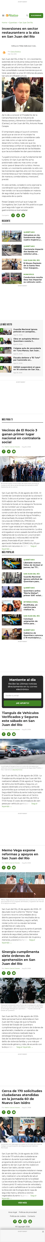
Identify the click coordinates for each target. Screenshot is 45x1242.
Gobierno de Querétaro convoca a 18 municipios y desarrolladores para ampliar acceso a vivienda (33, 639)
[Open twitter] (20, 1221)
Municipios (29, 274)
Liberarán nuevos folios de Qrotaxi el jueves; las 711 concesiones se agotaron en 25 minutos (33, 568)
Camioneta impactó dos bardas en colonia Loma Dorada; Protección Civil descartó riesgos (33, 255)
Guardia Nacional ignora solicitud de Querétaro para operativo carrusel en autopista (33, 581)
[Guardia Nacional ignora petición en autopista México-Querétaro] (6, 331)
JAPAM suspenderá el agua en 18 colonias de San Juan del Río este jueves (26, 369)
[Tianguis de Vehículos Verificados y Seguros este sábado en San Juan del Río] (22, 751)
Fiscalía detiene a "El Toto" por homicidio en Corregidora (26, 360)
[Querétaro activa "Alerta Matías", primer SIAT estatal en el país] (12, 592)
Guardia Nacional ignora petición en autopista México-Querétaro (25, 331)
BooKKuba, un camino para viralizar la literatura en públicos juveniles (33, 609)
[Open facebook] (15, 1221)
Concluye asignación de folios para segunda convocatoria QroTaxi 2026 (31, 625)
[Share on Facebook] (13, 215)
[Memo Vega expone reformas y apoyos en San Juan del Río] (22, 885)
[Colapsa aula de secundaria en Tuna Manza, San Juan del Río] (6, 350)
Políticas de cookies (18, 1216)
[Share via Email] (23, 215)
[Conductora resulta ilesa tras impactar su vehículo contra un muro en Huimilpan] (12, 278)
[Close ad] (43, 1231)
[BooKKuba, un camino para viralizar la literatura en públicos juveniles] (12, 606)
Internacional (31, 602)
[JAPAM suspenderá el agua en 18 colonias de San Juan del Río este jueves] (6, 369)
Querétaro (13, 23)
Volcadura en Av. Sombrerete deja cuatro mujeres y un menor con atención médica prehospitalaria (32, 241)
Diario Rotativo (16, 51)
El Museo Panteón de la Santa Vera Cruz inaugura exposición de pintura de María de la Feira (33, 269)
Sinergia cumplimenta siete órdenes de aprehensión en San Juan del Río (20, 958)
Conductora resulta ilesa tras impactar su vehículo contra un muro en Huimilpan (33, 282)
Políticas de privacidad (28, 1212)
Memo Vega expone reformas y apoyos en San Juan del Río (20, 854)
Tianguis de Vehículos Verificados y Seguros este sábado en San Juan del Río (20, 719)
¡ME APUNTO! (22, 703)
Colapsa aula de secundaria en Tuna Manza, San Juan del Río (27, 350)
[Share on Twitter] (18, 215)
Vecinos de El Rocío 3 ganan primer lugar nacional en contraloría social (21, 436)
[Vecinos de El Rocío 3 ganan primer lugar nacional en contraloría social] (22, 469)
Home (4, 23)
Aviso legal (12, 1212)
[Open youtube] (30, 1221)
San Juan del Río (26, 23)
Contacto (31, 1216)
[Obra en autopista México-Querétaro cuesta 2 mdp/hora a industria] (6, 341)
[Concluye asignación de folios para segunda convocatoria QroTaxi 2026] (12, 620)
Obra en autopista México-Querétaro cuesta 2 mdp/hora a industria (26, 341)
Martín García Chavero (12, 447)
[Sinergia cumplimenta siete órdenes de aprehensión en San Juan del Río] (22, 990)
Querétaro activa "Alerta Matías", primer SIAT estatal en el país (33, 594)
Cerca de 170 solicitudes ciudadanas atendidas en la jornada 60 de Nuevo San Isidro (22, 1097)
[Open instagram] (25, 1221)
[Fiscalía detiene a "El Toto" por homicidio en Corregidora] (6, 360)
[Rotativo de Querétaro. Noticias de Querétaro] (16, 15)
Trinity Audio (23, 46)
